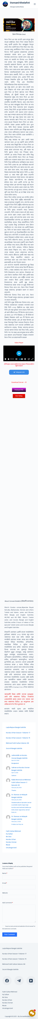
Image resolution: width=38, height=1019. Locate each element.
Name (4, 873)
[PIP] (29, 359)
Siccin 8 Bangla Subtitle (14, 748)
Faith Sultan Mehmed (13, 831)
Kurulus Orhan (11, 839)
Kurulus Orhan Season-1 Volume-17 (18, 732)
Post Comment (9, 934)
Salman (14, 767)
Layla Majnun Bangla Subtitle (16, 727)
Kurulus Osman (11, 842)
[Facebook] (7, 980)
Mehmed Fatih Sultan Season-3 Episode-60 (21, 782)
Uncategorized (11, 847)
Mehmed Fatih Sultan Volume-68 (17, 743)
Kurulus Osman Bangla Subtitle (19, 757)
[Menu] (35, 4)
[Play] (5, 359)
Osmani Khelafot (20, 2)
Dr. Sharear (15, 794)
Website (5, 893)
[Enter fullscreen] (32, 359)
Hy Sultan (9, 833)
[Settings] (25, 359)
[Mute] (16, 359)
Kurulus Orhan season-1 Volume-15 (18, 737)
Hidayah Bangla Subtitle (19, 796)
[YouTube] (31, 980)
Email (4, 883)
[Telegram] (19, 980)
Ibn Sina (8, 836)
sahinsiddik (15, 755)
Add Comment (7, 903)
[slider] (9, 359)
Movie (8, 844)
